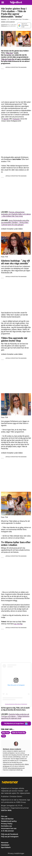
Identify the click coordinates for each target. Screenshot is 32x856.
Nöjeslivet (3, 19)
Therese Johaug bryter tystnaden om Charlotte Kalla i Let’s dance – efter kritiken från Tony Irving (16, 214)
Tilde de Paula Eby (7, 59)
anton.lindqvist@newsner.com (16, 768)
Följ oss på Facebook (9, 834)
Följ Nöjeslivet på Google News (14, 723)
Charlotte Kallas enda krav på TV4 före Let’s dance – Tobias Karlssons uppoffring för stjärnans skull (15, 716)
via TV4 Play (18, 624)
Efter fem (9, 53)
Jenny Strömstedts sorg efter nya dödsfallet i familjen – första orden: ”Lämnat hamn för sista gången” (15, 222)
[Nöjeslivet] (16, 2)
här (21, 770)
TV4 (3, 736)
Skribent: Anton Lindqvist (8, 21)
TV (8, 19)
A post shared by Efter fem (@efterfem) (16, 704)
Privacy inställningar (16, 853)
